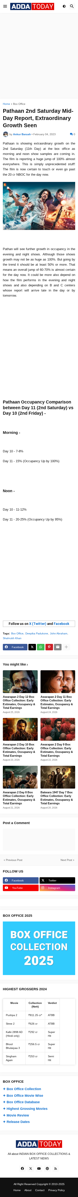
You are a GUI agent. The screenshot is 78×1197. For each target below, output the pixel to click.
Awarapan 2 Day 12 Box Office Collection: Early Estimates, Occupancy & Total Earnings (19, 702)
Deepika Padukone (36, 633)
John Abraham (58, 633)
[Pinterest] (49, 647)
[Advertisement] (39, 56)
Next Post (66, 859)
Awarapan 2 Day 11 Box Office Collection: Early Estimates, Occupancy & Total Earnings (57, 702)
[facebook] (22, 1168)
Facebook (61, 624)
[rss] (55, 1168)
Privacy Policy (56, 1190)
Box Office (19, 104)
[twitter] (30, 1168)
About (27, 1190)
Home (6, 104)
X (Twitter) (37, 624)
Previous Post (14, 859)
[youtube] (39, 1168)
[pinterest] (47, 1168)
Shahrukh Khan (12, 638)
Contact (39, 1190)
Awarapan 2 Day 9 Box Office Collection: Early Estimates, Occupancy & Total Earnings (57, 750)
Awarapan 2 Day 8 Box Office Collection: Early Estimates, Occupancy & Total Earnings (19, 798)
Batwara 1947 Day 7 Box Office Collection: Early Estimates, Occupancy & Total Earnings (57, 798)
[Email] (58, 647)
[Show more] (66, 647)
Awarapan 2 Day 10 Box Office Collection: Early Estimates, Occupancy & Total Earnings (19, 750)
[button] (5, 6)
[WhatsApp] (40, 647)
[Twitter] (32, 647)
